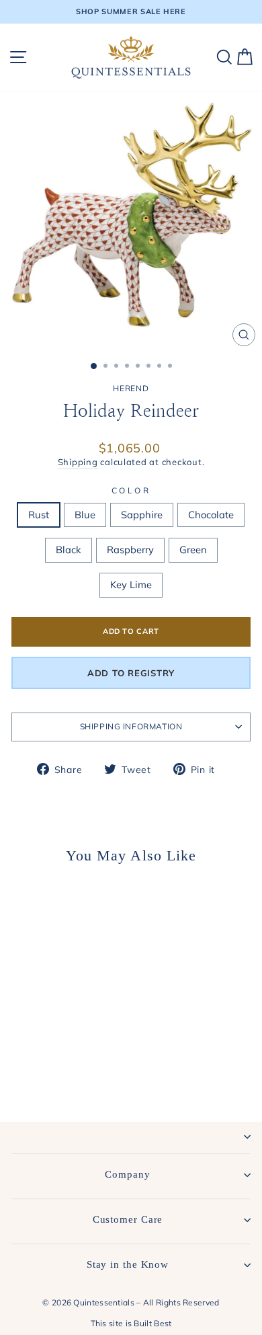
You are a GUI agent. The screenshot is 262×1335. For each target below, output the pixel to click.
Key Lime (131, 584)
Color (131, 490)
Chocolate (211, 514)
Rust (38, 514)
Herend (130, 388)
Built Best (152, 1323)
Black (68, 549)
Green (193, 549)
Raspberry (130, 549)
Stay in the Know (128, 1264)
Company (127, 1174)
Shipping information (131, 726)
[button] (131, 673)
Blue (85, 514)
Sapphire (142, 514)
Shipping (78, 461)
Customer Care (128, 1219)
